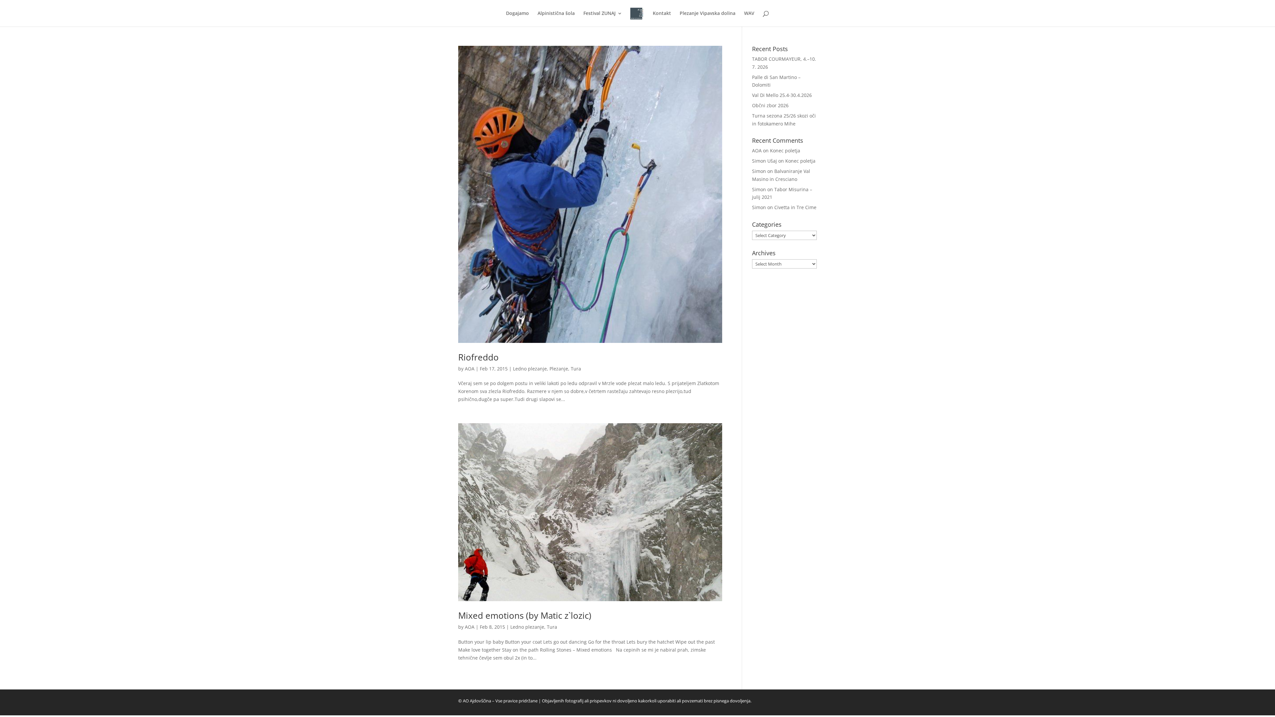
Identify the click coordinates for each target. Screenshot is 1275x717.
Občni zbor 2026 (770, 105)
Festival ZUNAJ (599, 13)
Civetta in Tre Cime (795, 207)
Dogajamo (517, 13)
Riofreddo (478, 357)
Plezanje (559, 368)
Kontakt (662, 13)
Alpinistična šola (556, 13)
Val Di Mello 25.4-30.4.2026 (782, 95)
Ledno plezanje (530, 368)
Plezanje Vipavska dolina (707, 13)
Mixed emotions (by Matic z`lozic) (524, 615)
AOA (469, 368)
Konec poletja (785, 150)
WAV (749, 13)
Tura (576, 368)
